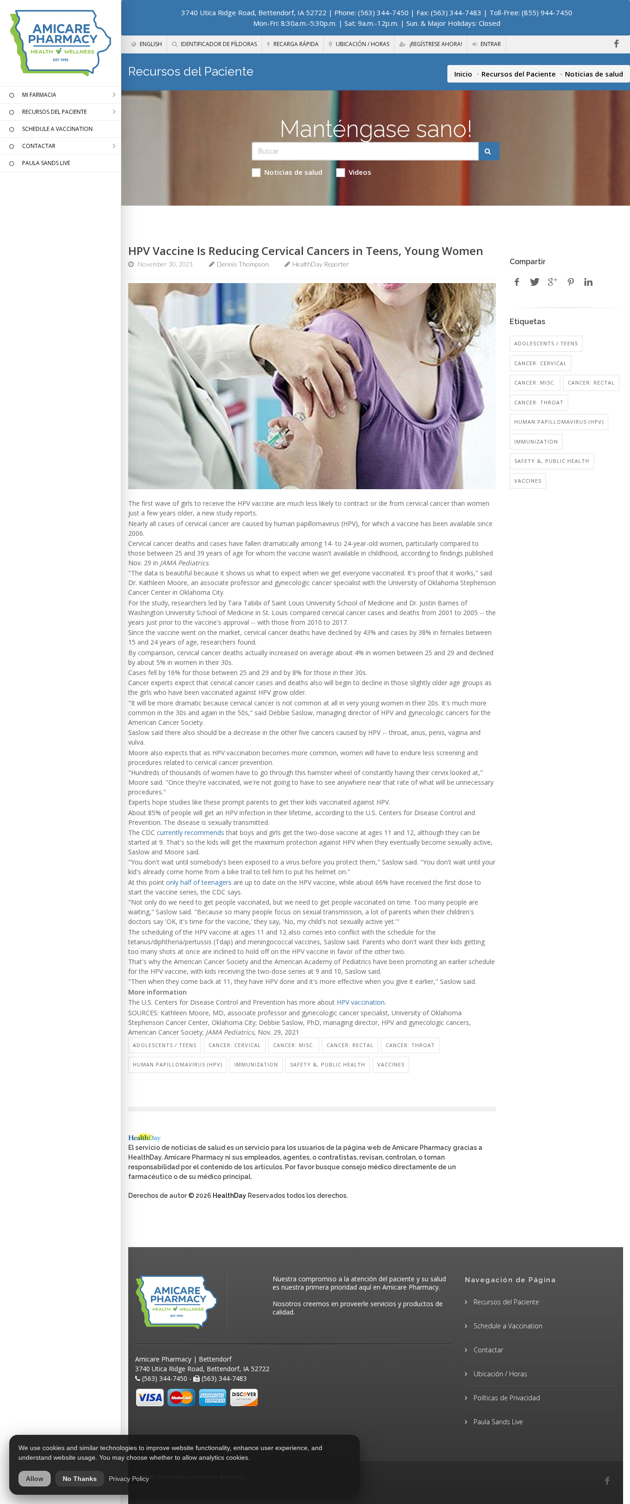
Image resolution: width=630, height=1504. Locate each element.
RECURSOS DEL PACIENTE (54, 112)
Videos (360, 172)
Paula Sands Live (497, 1421)
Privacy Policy (129, 1478)
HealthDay (229, 1195)
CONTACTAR (38, 146)
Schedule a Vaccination (507, 1325)
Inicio (463, 73)
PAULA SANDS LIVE (46, 163)
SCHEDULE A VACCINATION (57, 129)
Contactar (487, 1349)
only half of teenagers (199, 882)
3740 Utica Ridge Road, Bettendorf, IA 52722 (254, 12)
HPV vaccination (361, 1002)
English (150, 44)
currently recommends (190, 832)
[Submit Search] (489, 151)
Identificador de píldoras (218, 44)
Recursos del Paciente (518, 73)
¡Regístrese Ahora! (435, 44)
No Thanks (80, 1478)
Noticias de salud (293, 172)
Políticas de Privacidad (506, 1397)
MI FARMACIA (39, 95)
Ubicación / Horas (361, 44)
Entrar (490, 44)
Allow (34, 1478)
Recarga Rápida (295, 44)
